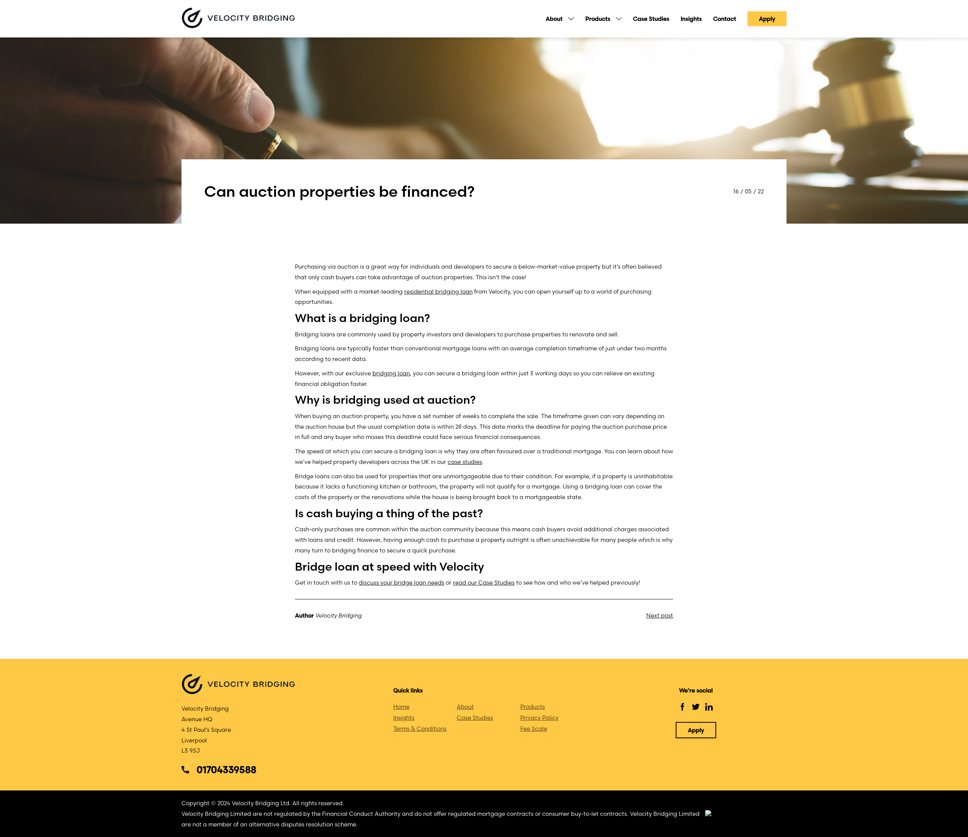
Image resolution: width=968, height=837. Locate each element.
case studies (465, 461)
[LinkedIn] (709, 707)
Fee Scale (533, 728)
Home (401, 706)
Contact (724, 18)
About (554, 18)
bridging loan (391, 373)
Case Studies (651, 18)
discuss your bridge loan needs (401, 582)
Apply (767, 18)
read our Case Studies (484, 582)
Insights (691, 18)
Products (597, 18)
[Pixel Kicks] (745, 813)
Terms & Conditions (420, 728)
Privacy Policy (539, 717)
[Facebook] (682, 707)
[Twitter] (696, 707)
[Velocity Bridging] (238, 19)
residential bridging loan (438, 291)
